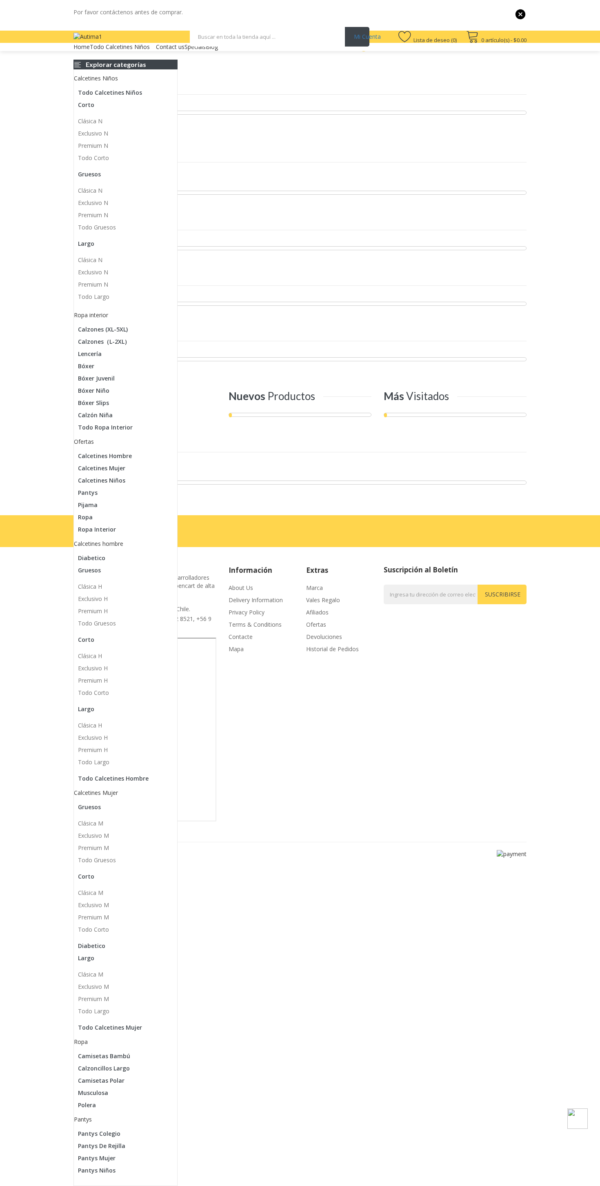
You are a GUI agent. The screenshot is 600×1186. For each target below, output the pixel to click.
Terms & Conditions (255, 624)
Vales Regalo (323, 600)
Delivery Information (256, 600)
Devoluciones (324, 637)
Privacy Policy (246, 612)
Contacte (241, 637)
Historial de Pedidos (332, 649)
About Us (241, 588)
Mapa (236, 649)
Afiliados (317, 612)
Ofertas (316, 624)
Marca (314, 588)
